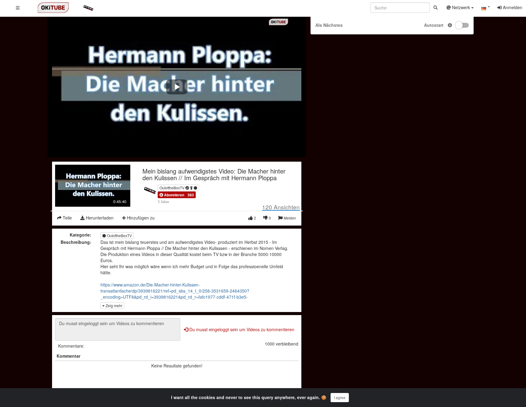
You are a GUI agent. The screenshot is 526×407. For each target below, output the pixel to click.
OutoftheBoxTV (172, 187)
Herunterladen (99, 218)
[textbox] (485, 8)
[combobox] (485, 9)
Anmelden (512, 7)
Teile (66, 218)
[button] (172, 194)
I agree (339, 397)
